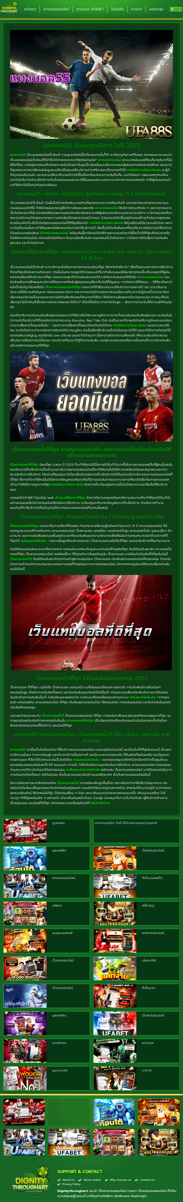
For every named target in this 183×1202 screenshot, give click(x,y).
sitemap (156, 9)
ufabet (57, 905)
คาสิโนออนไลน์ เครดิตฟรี (83, 769)
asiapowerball (62, 933)
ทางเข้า (136, 9)
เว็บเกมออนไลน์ (62, 988)
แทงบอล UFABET (90, 9)
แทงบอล (148, 1043)
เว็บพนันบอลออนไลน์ (54, 233)
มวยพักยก (59, 1043)
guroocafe (60, 1070)
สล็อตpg (148, 905)
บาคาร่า (147, 1070)
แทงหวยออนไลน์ (153, 933)
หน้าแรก (30, 9)
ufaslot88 (149, 960)
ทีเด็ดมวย (148, 988)
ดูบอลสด (58, 823)
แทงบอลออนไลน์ (56, 9)
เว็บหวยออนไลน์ (63, 960)
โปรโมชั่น (117, 9)
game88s (59, 850)
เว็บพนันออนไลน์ (153, 850)
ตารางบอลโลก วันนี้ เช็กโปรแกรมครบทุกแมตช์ (126, 823)
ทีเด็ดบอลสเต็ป (152, 878)
